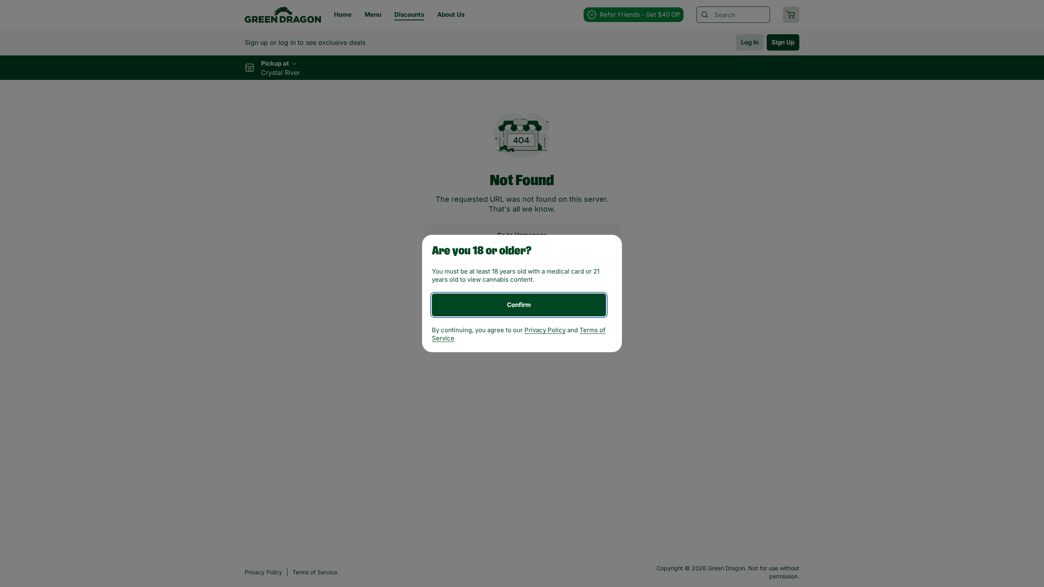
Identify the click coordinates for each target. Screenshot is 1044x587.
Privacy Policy (545, 330)
